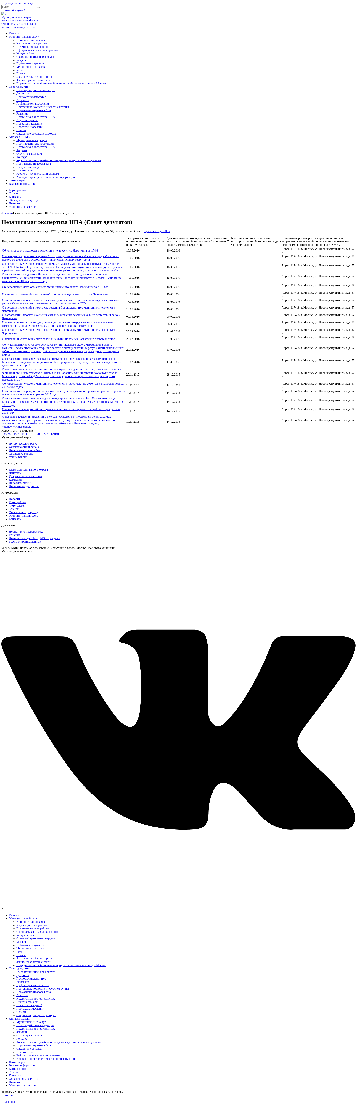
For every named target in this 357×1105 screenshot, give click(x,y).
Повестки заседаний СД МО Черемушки (34, 538)
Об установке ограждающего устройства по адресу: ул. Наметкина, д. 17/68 (50, 250)
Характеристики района (31, 43)
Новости (14, 203)
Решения (22, 113)
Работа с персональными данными (38, 173)
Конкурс (21, 157)
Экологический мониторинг (34, 76)
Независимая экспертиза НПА (35, 116)
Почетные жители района (32, 46)
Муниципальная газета (31, 66)
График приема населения (32, 103)
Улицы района (25, 53)
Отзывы (14, 193)
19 (34, 433)
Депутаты (22, 93)
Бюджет (21, 60)
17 (27, 433)
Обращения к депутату (23, 200)
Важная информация (22, 183)
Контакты (15, 196)
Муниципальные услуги (31, 140)
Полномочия (24, 170)
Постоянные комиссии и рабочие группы (42, 106)
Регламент (22, 100)
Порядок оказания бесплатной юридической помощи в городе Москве (61, 83)
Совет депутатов (19, 86)
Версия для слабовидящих (18, 3)
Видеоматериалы (27, 120)
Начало (6, 433)
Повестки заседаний (29, 123)
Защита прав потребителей (33, 80)
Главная (14, 33)
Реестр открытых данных (25, 541)
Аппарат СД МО (19, 136)
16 (23, 433)
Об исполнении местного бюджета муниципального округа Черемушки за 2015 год (55, 286)
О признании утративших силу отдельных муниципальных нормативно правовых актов (58, 338)
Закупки (21, 150)
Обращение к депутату (23, 512)
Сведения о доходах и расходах (36, 133)
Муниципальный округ (24, 36)
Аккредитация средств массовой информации (45, 177)
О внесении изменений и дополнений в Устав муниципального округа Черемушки (55, 294)
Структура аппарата (29, 153)
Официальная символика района (37, 50)
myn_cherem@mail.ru (157, 231)
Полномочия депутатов (31, 96)
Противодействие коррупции (35, 143)
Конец (55, 433)
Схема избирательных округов (35, 56)
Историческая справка (30, 40)
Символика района (21, 453)
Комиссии (15, 479)
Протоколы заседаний (30, 126)
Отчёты (21, 130)
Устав (19, 70)
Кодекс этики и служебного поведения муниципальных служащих (58, 160)
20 (38, 433)
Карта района (17, 190)
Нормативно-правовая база (33, 110)
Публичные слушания (30, 63)
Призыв (21, 73)
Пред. (16, 433)
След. (45, 433)
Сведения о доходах (29, 167)
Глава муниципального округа (35, 90)
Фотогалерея (17, 180)
